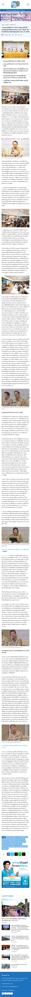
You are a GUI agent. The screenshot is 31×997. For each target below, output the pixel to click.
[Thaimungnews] (15, 4)
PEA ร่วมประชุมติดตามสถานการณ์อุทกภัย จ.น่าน (19, 965)
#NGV (25, 837)
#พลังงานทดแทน (6, 844)
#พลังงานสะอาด (17, 844)
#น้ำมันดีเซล (14, 842)
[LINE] (20, 854)
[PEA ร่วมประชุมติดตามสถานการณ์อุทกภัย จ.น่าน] (6, 966)
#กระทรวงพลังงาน (20, 839)
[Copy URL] (23, 854)
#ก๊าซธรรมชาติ (6, 842)
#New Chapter (18, 837)
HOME (3, 24)
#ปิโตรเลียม (22, 842)
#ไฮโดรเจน (5, 849)
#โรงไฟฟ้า (24, 846)
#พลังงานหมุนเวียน (7, 846)
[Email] (16, 854)
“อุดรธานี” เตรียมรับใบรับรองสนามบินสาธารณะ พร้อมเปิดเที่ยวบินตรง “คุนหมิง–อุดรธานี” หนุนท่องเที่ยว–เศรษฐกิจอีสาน (20, 938)
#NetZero (9, 837)
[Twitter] (12, 854)
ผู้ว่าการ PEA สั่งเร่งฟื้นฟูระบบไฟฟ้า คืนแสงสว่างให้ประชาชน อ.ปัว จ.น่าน (14, 920)
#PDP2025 (5, 839)
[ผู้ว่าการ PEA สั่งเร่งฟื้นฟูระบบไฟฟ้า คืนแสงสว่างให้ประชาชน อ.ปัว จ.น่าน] (15, 908)
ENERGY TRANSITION (10, 24)
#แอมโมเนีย (17, 846)
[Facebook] (8, 854)
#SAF (11, 839)
